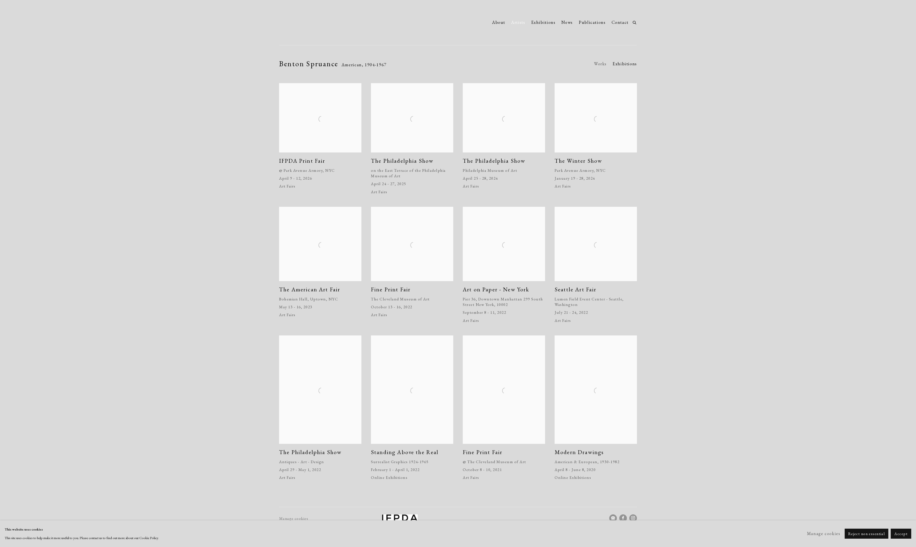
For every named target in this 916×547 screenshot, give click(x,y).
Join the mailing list (613, 518)
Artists (518, 22)
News (567, 22)
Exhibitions (543, 22)
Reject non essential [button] (866, 533)
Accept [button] (901, 533)
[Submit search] (635, 21)
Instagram (633, 518)
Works (600, 63)
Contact (620, 22)
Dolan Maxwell (324, 22)
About (498, 22)
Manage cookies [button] (293, 518)
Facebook (623, 518)
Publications (592, 22)
